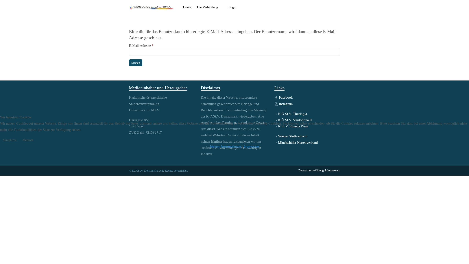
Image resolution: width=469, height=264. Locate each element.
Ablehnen (28, 140)
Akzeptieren (9, 140)
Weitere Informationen (225, 146)
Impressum (251, 146)
